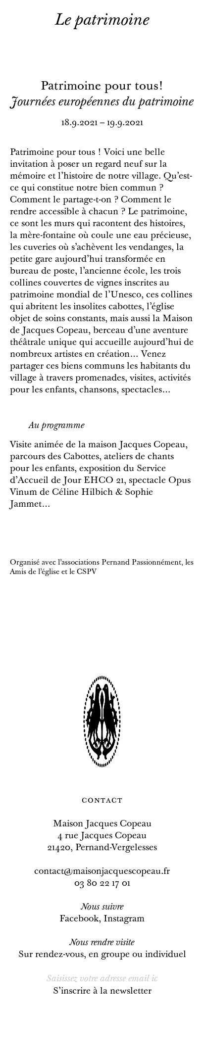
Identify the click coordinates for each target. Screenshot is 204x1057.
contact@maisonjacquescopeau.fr (102, 871)
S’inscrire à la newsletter (102, 991)
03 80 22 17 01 (102, 883)
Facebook (79, 919)
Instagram (124, 919)
